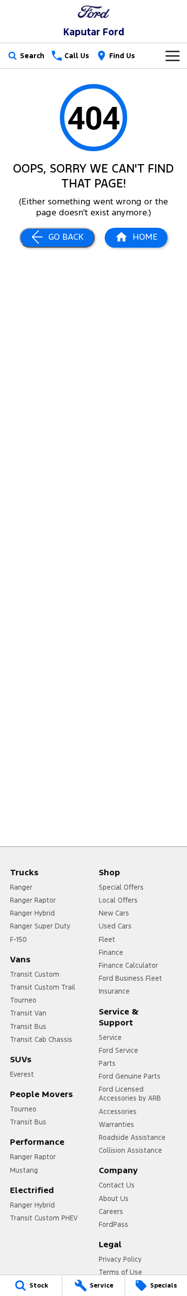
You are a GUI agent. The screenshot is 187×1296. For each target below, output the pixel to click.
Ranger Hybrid (32, 913)
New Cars (114, 913)
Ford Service (118, 1050)
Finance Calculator (128, 965)
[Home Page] (93, 11)
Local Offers (118, 900)
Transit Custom (34, 974)
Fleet (107, 939)
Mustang (24, 1170)
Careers (111, 1211)
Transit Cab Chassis (41, 1039)
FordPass (113, 1224)
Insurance (114, 991)
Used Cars (115, 926)
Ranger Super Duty (40, 926)
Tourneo (23, 1000)
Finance (111, 952)
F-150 (18, 939)
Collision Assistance (130, 1150)
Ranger (21, 887)
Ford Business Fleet (130, 978)
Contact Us (117, 1185)
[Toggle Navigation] (173, 55)
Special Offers (121, 887)
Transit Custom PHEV (44, 1217)
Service (110, 1037)
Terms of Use (120, 1272)
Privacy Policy (120, 1259)
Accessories (118, 1111)
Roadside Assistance (132, 1137)
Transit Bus (28, 1026)
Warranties (116, 1124)
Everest (22, 1074)
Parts (107, 1063)
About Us (114, 1198)
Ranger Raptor (33, 900)
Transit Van (28, 1013)
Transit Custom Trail (42, 987)
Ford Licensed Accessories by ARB (130, 1094)
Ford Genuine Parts (130, 1076)
